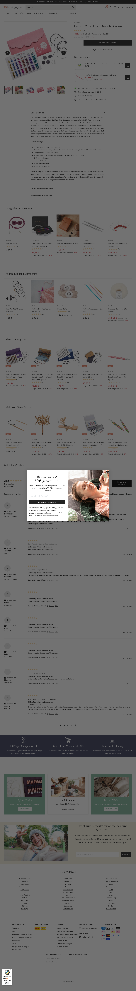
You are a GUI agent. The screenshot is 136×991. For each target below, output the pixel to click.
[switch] (7, 983)
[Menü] (10, 970)
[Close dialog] (107, 472)
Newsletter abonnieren (47, 502)
